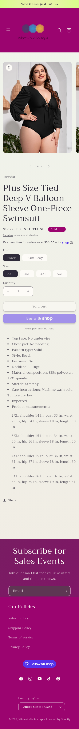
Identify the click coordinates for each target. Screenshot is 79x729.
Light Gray (37, 258)
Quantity (9, 283)
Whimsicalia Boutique (32, 719)
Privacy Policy (19, 646)
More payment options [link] (39, 328)
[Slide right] (49, 166)
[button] (8, 30)
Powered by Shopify (58, 719)
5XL (62, 274)
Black (13, 258)
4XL (45, 274)
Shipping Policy (20, 627)
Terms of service (20, 637)
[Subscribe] (65, 591)
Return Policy (18, 618)
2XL (12, 274)
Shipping (8, 235)
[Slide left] (30, 166)
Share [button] (12, 500)
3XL (29, 274)
